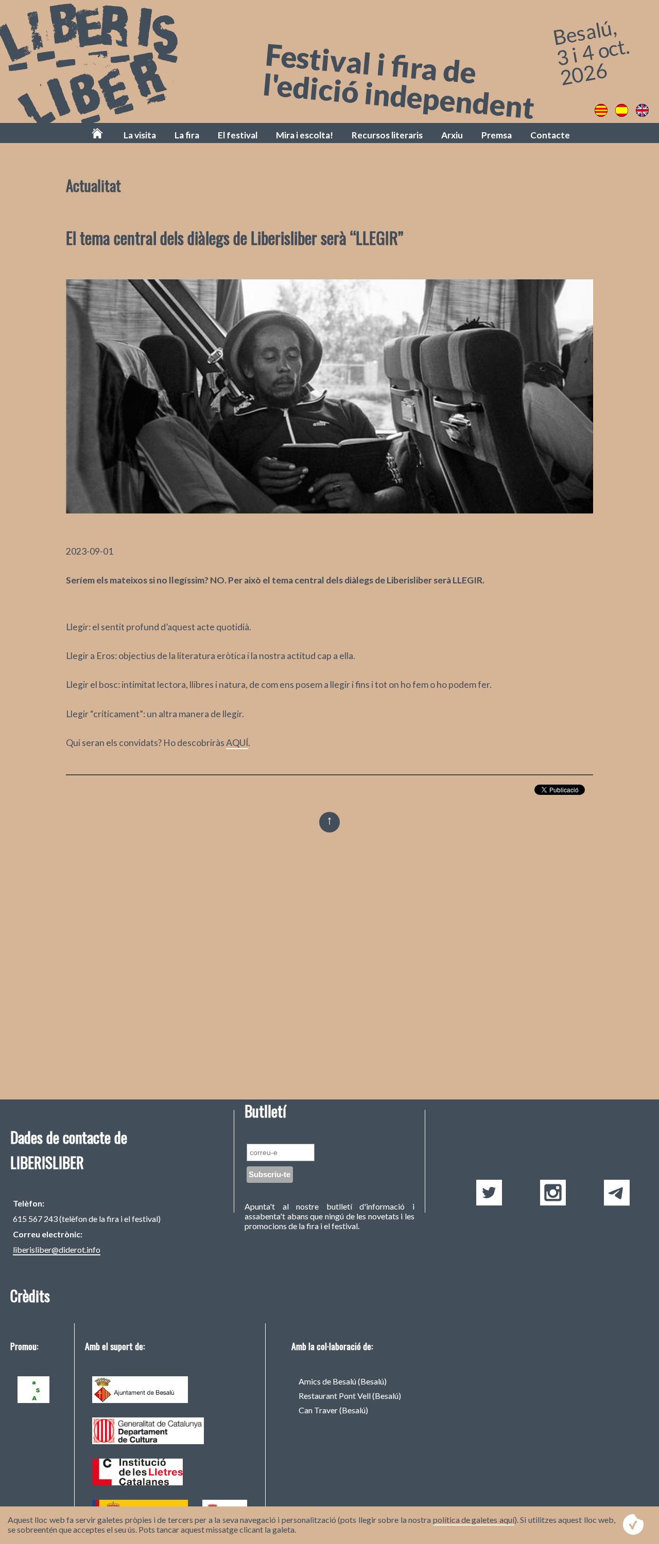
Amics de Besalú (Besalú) (343, 1381)
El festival (237, 135)
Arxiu (452, 135)
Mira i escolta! (304, 135)
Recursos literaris (387, 135)
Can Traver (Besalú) (333, 1410)
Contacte (550, 135)
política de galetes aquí (473, 1519)
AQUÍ (237, 742)
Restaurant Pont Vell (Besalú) (350, 1395)
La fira (187, 135)
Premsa (496, 135)
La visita (140, 135)
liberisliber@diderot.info (56, 1249)
